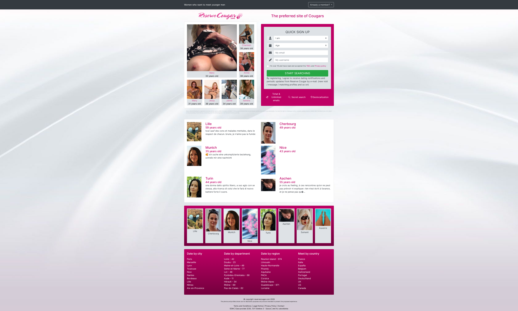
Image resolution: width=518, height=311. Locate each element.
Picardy (265, 268)
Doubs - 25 (230, 262)
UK (299, 281)
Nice (189, 272)
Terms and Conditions (242, 306)
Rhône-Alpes (267, 281)
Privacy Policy (270, 306)
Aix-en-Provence (195, 288)
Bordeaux (192, 278)
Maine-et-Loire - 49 (234, 265)
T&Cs (308, 66)
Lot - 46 (228, 272)
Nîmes (190, 285)
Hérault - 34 (230, 281)
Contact (281, 306)
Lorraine (265, 288)
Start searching (297, 73)
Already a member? (320, 4)
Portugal (302, 275)
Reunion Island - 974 (271, 259)
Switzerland (304, 272)
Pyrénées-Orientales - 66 (237, 275)
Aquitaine (266, 272)
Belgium (302, 268)
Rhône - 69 (229, 285)
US (299, 285)
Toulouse (191, 268)
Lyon (189, 265)
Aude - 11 (229, 278)
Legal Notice (258, 306)
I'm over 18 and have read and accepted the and (298, 66)
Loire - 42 (229, 259)
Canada (302, 288)
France (301, 259)
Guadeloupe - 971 (270, 285)
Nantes (190, 275)
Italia (300, 262)
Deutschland (304, 278)
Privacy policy (320, 66)
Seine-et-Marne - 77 (234, 268)
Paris (189, 259)
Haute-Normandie (270, 265)
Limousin (265, 262)
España (302, 265)
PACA (264, 275)
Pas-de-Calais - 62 (233, 288)
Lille (189, 281)
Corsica (265, 278)
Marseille (191, 262)
